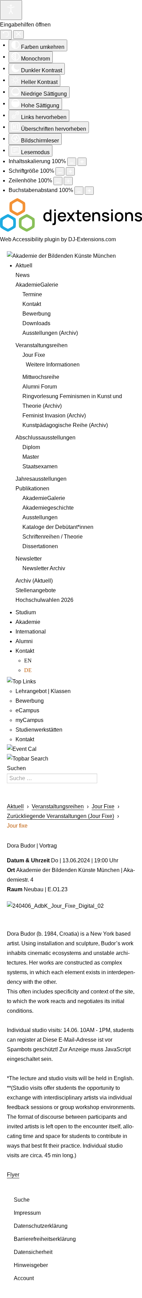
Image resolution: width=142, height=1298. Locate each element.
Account (24, 1278)
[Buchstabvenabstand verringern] (78, 191)
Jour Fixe (33, 355)
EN (28, 660)
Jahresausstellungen (41, 479)
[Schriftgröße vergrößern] (70, 171)
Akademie (28, 622)
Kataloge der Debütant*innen (57, 527)
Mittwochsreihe (40, 377)
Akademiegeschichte (48, 508)
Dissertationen (40, 546)
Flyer (13, 1175)
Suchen (16, 768)
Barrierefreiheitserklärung (45, 1239)
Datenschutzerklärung (41, 1226)
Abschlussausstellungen (45, 437)
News (23, 275)
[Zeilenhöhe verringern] (57, 181)
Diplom (31, 447)
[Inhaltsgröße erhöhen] (82, 162)
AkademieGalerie (37, 285)
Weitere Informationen (53, 365)
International (31, 632)
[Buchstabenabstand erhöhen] (89, 191)
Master (30, 457)
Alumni (24, 641)
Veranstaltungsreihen (42, 345)
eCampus (27, 710)
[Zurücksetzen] (6, 35)
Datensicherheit (33, 1252)
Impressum (27, 1213)
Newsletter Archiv (43, 568)
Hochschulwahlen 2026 (44, 600)
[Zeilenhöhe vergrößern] (68, 181)
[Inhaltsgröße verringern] (71, 162)
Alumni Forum (39, 387)
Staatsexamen (40, 466)
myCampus (29, 720)
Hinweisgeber (31, 1265)
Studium (26, 612)
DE (28, 670)
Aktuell (24, 265)
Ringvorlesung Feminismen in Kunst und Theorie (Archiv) (72, 401)
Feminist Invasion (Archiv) (54, 415)
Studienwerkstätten (39, 730)
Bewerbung (36, 314)
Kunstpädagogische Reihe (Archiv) (65, 425)
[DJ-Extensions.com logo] (71, 230)
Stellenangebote (36, 590)
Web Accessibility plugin (30, 239)
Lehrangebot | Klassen (43, 691)
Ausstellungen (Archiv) (50, 333)
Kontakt (31, 304)
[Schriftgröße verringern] (59, 171)
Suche (22, 1200)
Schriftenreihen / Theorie (52, 537)
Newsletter (29, 559)
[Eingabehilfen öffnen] (11, 10)
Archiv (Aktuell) (34, 581)
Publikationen (32, 488)
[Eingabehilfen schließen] (18, 34)
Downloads (36, 323)
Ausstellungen (40, 517)
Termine (32, 294)
